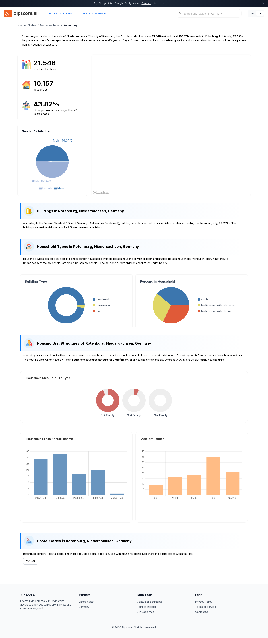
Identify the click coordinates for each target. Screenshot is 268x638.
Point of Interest (61, 13)
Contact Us (201, 611)
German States (26, 25)
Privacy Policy (203, 601)
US (252, 13)
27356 (30, 561)
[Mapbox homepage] (101, 192)
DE (260, 13)
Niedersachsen (50, 25)
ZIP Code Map (145, 611)
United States (87, 601)
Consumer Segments (149, 601)
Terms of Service (205, 606)
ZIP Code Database (93, 13)
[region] (171, 125)
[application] (52, 163)
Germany (84, 606)
